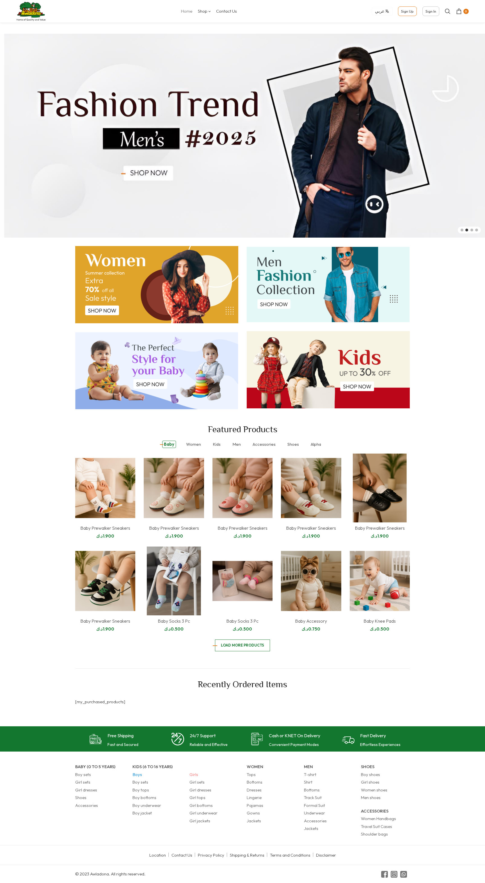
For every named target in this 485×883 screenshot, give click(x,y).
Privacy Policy (211, 855)
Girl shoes (370, 782)
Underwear (314, 813)
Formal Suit (314, 805)
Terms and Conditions (290, 855)
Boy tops (140, 790)
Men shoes (371, 797)
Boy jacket (142, 813)
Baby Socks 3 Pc (174, 621)
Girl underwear (203, 813)
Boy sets (83, 774)
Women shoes (374, 790)
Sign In (430, 11)
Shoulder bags (374, 834)
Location (157, 855)
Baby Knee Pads (379, 621)
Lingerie (254, 797)
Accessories (86, 805)
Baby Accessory (311, 621)
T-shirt (310, 774)
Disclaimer (326, 855)
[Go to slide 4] (476, 230)
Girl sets (82, 782)
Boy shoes (370, 774)
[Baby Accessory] (311, 581)
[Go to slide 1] (462, 230)
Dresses (254, 790)
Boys (137, 774)
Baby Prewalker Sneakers (105, 528)
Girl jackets (199, 820)
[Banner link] (156, 284)
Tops (251, 774)
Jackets (254, 820)
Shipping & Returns (247, 855)
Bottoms (254, 782)
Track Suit (313, 797)
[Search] (447, 11)
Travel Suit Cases (376, 826)
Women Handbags (378, 818)
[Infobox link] (113, 740)
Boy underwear (146, 805)
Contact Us (181, 855)
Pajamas (255, 805)
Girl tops (197, 797)
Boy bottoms (144, 797)
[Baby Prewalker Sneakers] (105, 488)
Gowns (253, 813)
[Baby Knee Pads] (380, 581)
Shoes (80, 797)
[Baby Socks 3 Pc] (174, 581)
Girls (193, 774)
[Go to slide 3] (471, 230)
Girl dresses (86, 790)
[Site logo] (30, 10)
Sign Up (407, 11)
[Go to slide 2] (466, 230)
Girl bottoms (201, 805)
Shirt (308, 782)
